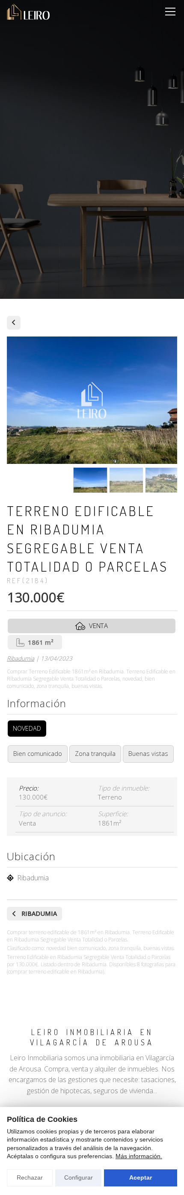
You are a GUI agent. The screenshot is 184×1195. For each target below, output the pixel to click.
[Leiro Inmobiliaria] (28, 11)
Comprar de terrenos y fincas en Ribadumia (14, 323)
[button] (68, 457)
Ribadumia (20, 658)
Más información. (139, 1156)
